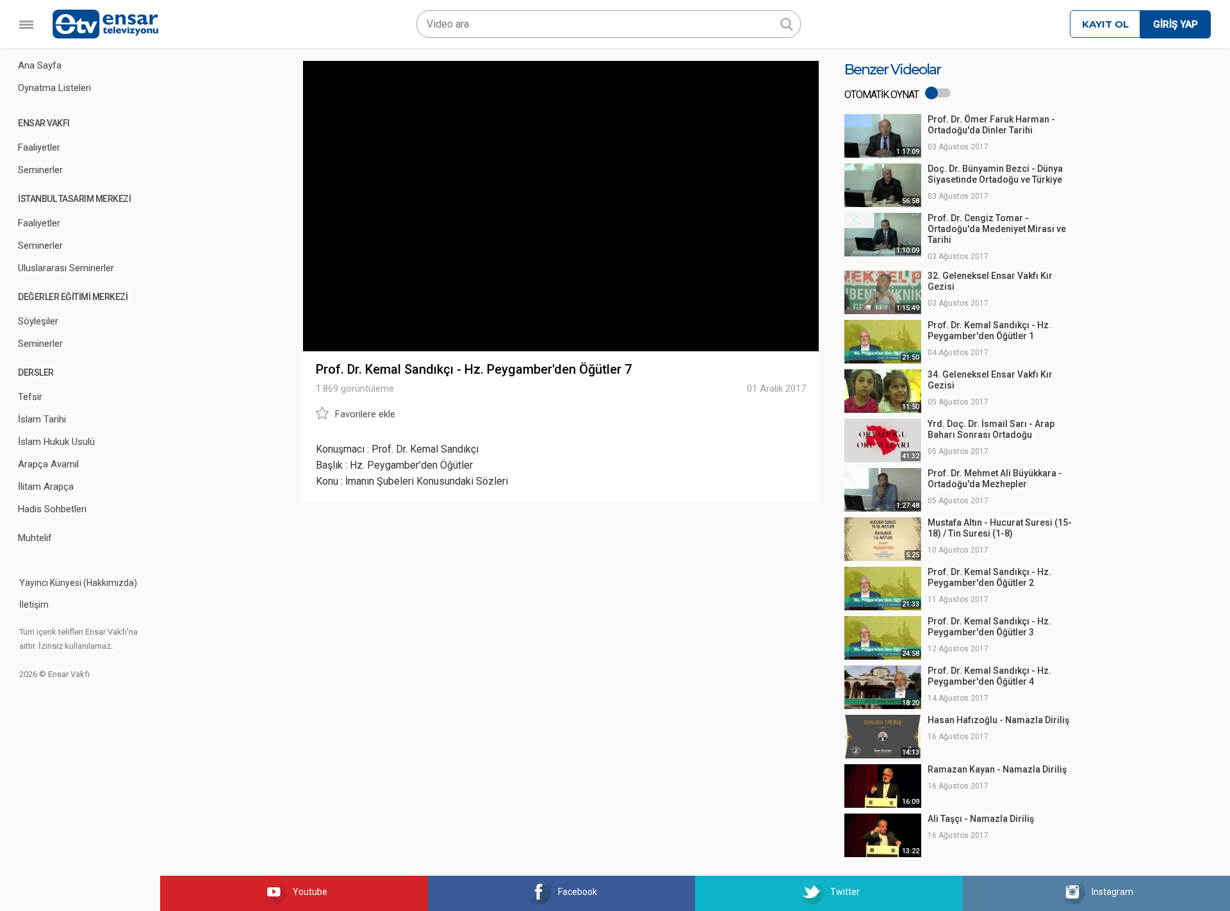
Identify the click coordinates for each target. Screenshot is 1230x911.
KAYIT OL (1105, 24)
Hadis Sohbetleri (52, 509)
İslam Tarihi (42, 419)
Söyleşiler (38, 321)
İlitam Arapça (46, 486)
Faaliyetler (39, 147)
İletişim (34, 604)
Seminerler (40, 170)
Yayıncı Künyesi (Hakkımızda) (78, 583)
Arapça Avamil (48, 464)
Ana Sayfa (40, 65)
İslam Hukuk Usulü (56, 441)
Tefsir (30, 397)
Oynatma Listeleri (54, 88)
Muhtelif (35, 538)
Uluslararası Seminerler (66, 268)
